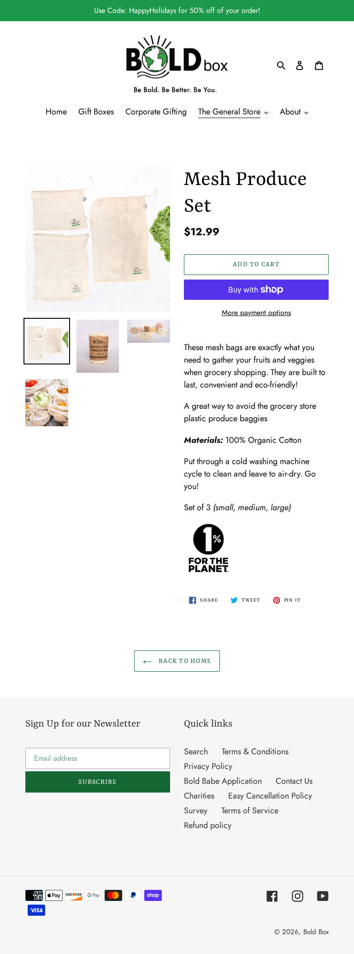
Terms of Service (249, 811)
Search (196, 751)
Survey (195, 811)
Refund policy (207, 825)
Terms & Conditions (255, 751)
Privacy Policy (208, 766)
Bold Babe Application (223, 781)
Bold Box (316, 932)
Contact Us (294, 781)
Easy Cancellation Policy (270, 796)
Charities (199, 796)
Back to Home (184, 661)
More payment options (256, 312)
